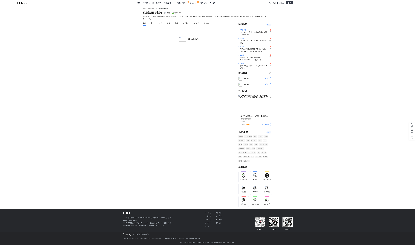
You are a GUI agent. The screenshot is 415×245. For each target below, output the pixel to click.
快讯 (253, 148)
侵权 (255, 136)
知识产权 (258, 157)
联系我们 (218, 213)
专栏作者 (208, 226)
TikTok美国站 (263, 144)
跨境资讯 (241, 140)
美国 (266, 136)
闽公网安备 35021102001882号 (174, 238)
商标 (240, 157)
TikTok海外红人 (243, 153)
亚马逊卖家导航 (142, 238)
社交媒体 (253, 140)
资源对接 (167, 3)
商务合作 (208, 223)
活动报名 (203, 3)
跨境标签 (208, 216)
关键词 (265, 157)
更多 (268, 24)
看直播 (212, 3)
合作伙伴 (151, 8)
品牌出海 (241, 148)
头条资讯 (146, 3)
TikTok (241, 136)
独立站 (264, 153)
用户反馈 (218, 220)
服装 (240, 161)
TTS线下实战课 (180, 3)
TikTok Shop (248, 136)
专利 (240, 144)
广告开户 (193, 3)
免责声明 (208, 220)
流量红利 (246, 157)
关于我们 (208, 213)
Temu (256, 144)
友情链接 (218, 216)
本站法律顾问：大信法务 (193, 238)
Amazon (261, 136)
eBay (258, 153)
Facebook (252, 153)
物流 (260, 140)
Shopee (246, 144)
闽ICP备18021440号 (155, 238)
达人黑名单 (156, 3)
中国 (252, 157)
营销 (251, 144)
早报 (264, 140)
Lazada (248, 148)
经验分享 (246, 161)
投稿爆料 (218, 223)
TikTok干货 (260, 148)
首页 (138, 3)
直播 (247, 140)
